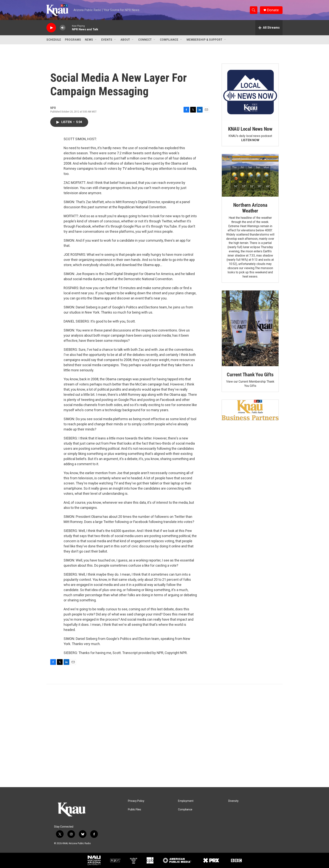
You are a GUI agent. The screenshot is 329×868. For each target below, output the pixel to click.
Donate (273, 10)
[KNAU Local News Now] (250, 92)
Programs (73, 39)
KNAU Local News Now (250, 129)
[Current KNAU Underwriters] (250, 410)
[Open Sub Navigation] (95, 39)
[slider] (68, 28)
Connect (145, 39)
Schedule (53, 39)
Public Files (134, 809)
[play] (51, 28)
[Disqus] (164, 735)
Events (106, 39)
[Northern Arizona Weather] (250, 175)
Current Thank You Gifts (250, 374)
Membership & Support (204, 39)
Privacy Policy (136, 801)
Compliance (169, 39)
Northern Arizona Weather (250, 208)
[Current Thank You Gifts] (250, 328)
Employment (185, 801)
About (125, 39)
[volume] (62, 27)
